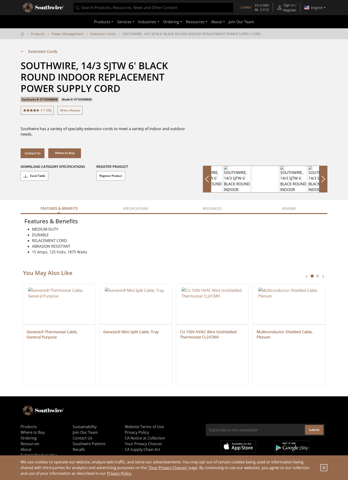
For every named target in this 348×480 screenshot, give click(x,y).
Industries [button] (147, 21)
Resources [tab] (212, 208)
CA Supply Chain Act (142, 449)
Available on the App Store (238, 447)
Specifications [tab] (135, 208)
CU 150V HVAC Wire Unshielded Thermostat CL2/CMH (208, 334)
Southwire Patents (89, 443)
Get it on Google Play (292, 447)
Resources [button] (195, 21)
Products (38, 34)
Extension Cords (103, 34)
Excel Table (37, 176)
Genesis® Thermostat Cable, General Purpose (53, 334)
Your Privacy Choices (143, 443)
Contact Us (32, 153)
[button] (64, 153)
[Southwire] (44, 7)
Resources (30, 443)
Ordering (29, 438)
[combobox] (153, 7)
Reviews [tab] (289, 208)
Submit (314, 430)
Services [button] (124, 21)
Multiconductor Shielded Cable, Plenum (285, 334)
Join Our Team (241, 21)
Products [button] (102, 21)
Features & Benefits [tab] (59, 208)
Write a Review (70, 110)
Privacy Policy (119, 473)
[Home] (22, 33)
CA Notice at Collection (145, 438)
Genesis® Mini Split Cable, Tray (131, 331)
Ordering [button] (171, 21)
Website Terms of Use (144, 426)
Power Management (67, 34)
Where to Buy (33, 432)
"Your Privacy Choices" (168, 467)
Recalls (79, 449)
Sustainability (85, 426)
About (26, 449)
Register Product (110, 176)
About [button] (216, 21)
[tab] (312, 276)
